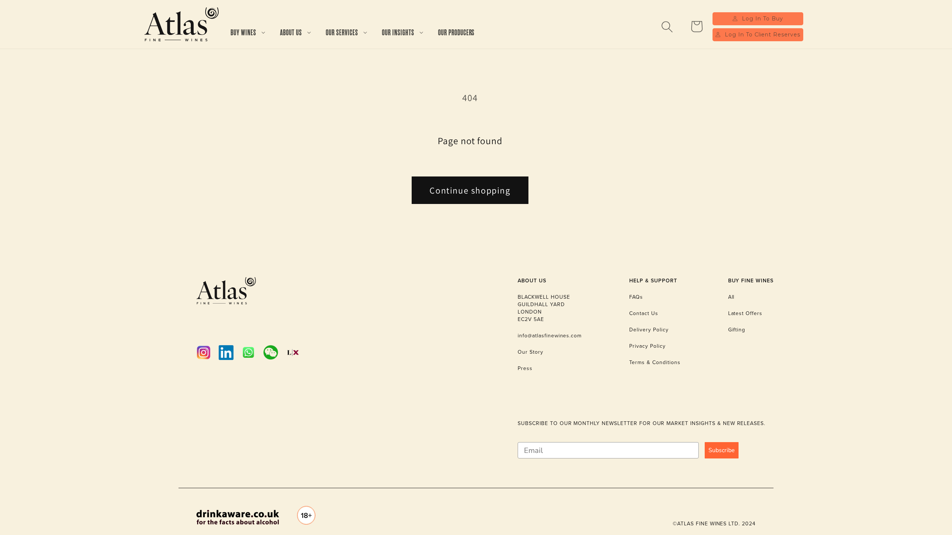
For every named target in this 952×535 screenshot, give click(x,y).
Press (525, 368)
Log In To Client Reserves (762, 34)
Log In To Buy (762, 18)
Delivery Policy (648, 330)
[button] (248, 33)
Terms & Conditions (654, 362)
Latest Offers (745, 313)
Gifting (737, 330)
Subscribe (721, 450)
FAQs (636, 297)
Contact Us (643, 313)
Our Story (530, 352)
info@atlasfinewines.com (550, 336)
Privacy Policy (647, 346)
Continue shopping (470, 190)
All (731, 297)
